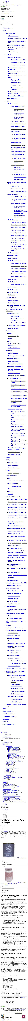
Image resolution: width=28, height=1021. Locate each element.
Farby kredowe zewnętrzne (14, 751)
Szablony (5, 791)
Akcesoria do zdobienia (8, 784)
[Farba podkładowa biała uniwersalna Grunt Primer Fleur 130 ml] (9, 882)
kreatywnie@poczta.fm (8, 11)
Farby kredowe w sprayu (13, 755)
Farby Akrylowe (9, 763)
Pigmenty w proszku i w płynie (9, 794)
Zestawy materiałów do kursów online (11, 798)
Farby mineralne (11, 753)
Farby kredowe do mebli (13, 747)
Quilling (5, 782)
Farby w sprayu (9, 766)
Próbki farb (8, 775)
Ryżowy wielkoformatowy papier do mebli (12, 792)
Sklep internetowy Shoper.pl (6, 1019)
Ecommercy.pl (18, 1013)
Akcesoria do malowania (8, 787)
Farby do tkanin (9, 770)
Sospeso (5, 780)
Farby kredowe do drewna (13, 750)
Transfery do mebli (7, 789)
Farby (4, 744)
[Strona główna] (11, 4)
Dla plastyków (6, 778)
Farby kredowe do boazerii (13, 749)
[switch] (3, 1019)
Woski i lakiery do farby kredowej (15, 758)
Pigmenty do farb (9, 773)
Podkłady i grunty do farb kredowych (16, 756)
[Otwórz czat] (23, 1016)
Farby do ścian (9, 769)
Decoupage (5, 779)
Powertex (5, 743)
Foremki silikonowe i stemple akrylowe (11, 796)
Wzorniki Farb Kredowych (13, 757)
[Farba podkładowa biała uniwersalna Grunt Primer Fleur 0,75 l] (9, 857)
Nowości (5, 803)
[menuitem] (4, 30)
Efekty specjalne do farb (13, 760)
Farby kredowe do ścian (13, 748)
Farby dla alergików (10, 772)
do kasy (2, 21)
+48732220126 (5, 14)
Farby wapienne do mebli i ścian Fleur (13, 761)
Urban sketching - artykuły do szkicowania (12, 777)
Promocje (5, 804)
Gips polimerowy (6, 742)
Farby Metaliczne (9, 762)
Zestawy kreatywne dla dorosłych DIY (11, 786)
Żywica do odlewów (7, 776)
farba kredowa (5, 831)
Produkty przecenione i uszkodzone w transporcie (13, 801)
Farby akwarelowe (9, 764)
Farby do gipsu (9, 771)
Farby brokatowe (9, 765)
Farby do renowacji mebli (11, 768)
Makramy (5, 783)
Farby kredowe (9, 746)
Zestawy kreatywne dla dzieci (9, 785)
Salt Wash (5, 793)
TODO (6, 860)
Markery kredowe (12, 754)
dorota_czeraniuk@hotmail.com (18, 1009)
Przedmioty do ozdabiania (8, 797)
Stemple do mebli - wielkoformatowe (10, 790)
